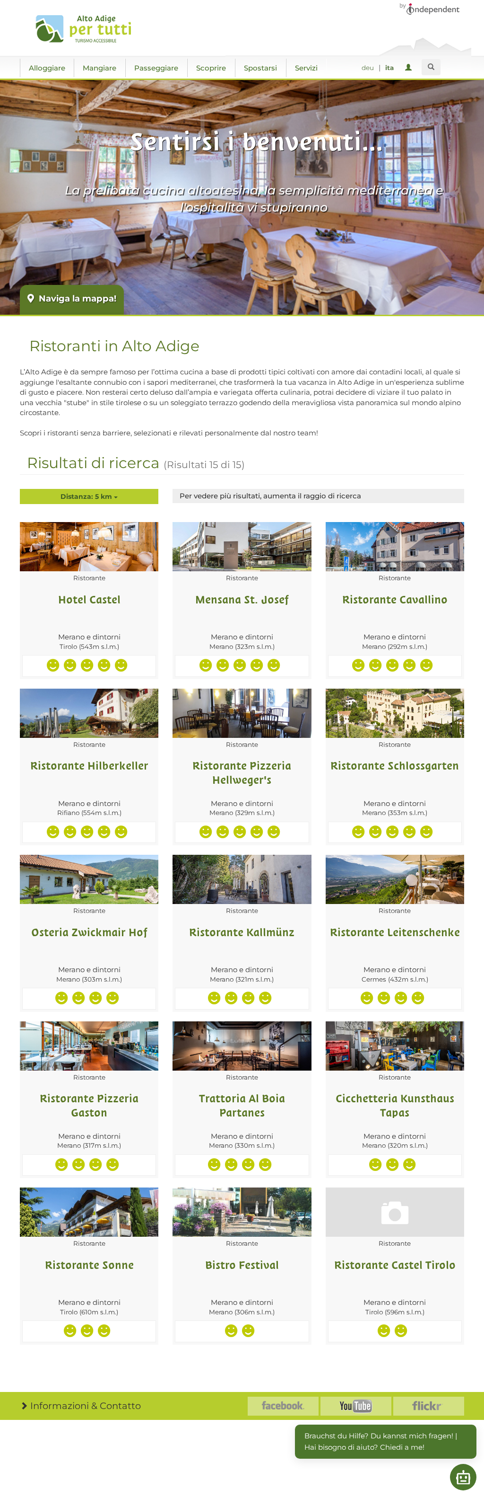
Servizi (306, 67)
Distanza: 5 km (87, 496)
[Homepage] (87, 28)
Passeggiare (156, 67)
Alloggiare (47, 67)
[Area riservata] (410, 67)
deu (368, 67)
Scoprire (211, 67)
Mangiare (99, 67)
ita (389, 67)
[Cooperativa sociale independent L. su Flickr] (428, 1406)
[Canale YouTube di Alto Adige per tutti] (355, 1406)
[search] (431, 67)
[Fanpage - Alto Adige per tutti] (283, 1406)
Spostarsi (260, 67)
